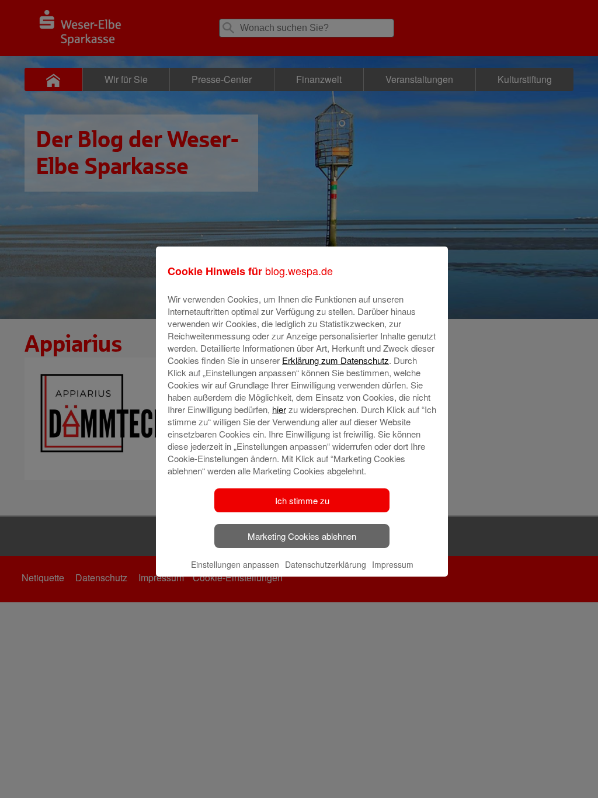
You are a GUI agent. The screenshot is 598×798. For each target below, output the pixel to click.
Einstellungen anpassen (235, 564)
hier (279, 409)
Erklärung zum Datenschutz (335, 360)
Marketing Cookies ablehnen (302, 536)
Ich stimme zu (302, 500)
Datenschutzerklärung (325, 564)
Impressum (392, 564)
